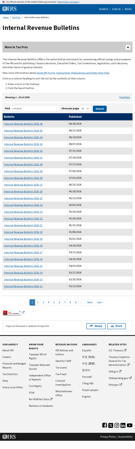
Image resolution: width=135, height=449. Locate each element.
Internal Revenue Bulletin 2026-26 (23, 191)
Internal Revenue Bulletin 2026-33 (23, 144)
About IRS (8, 350)
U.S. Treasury (116, 350)
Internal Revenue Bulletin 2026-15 (23, 266)
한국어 (86, 370)
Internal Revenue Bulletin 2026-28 (23, 178)
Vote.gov (114, 384)
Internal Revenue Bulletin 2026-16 (23, 259)
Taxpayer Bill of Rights (38, 356)
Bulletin (9, 117)
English (86, 396)
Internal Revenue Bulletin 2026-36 (23, 124)
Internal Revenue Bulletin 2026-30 (23, 164)
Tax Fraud (60, 374)
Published (75, 117)
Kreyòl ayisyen (90, 390)
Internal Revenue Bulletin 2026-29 (23, 171)
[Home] (9, 8)
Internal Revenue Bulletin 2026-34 (23, 137)
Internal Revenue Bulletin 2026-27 (23, 185)
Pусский (87, 377)
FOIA (31, 392)
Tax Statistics (10, 374)
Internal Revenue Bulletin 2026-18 (23, 245)
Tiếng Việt (88, 383)
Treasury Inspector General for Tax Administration (119, 361)
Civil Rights (35, 386)
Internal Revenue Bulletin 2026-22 (23, 218)
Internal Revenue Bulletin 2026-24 (23, 205)
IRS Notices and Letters (64, 352)
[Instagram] (116, 424)
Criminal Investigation (63, 382)
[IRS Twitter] (110, 424)
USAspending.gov (118, 378)
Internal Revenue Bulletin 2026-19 (23, 239)
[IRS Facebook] (104, 424)
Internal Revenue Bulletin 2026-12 (23, 286)
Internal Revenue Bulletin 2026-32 (23, 151)
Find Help (124, 97)
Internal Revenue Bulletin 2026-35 (23, 130)
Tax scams (61, 367)
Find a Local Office (12, 387)
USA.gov (113, 371)
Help (5, 380)
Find (7, 108)
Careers (6, 357)
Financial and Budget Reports (14, 365)
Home (6, 17)
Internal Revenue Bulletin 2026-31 (23, 157)
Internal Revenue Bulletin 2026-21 (23, 225)
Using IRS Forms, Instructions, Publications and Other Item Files (73, 73)
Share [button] (98, 326)
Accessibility (126, 436)
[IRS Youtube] (130, 424)
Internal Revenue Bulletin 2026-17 (23, 252)
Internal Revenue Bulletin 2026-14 (23, 273)
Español (86, 350)
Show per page (70, 108)
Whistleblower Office (63, 393)
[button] (116, 9)
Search (103, 9)
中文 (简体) (88, 357)
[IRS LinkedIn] (123, 424)
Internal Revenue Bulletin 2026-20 (23, 232)
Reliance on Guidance (41, 406)
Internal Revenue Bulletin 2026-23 (23, 212)
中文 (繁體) (88, 363)
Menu (128, 9)
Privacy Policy (108, 436)
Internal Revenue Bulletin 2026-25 (23, 198)
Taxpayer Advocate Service (39, 367)
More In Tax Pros (16, 47)
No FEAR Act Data (39, 399)
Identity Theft (63, 361)
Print (119, 326)
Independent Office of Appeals (40, 377)
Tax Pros (16, 17)
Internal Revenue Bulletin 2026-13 (23, 279)
